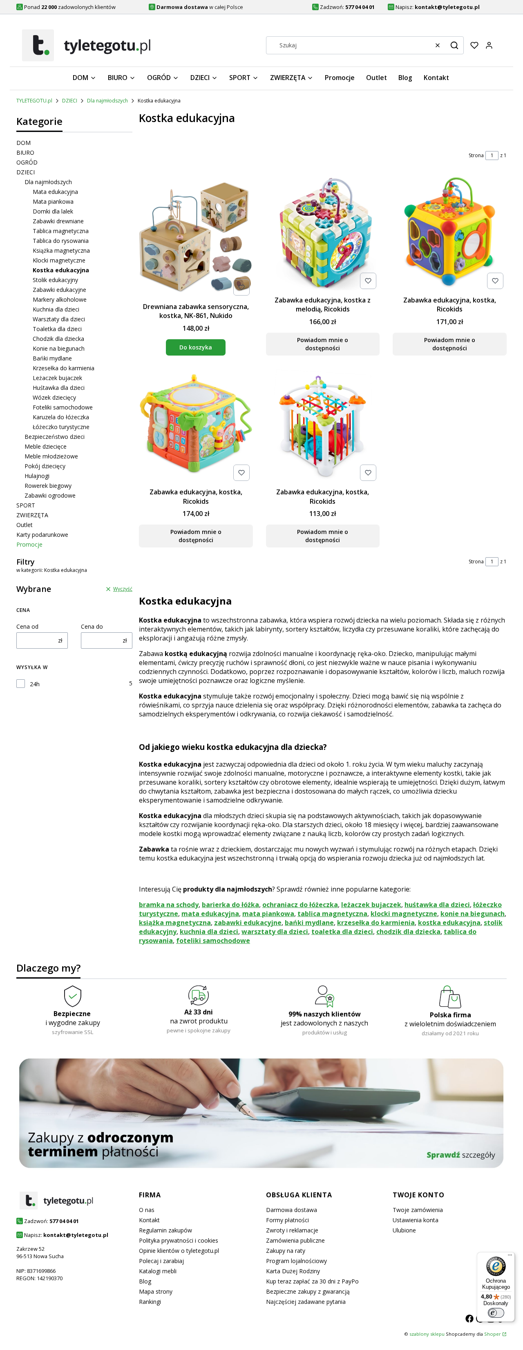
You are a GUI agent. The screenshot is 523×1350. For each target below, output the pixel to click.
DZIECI (69, 100)
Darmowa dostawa (291, 1210)
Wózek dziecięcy (54, 397)
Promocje (29, 544)
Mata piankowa (53, 201)
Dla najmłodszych (107, 100)
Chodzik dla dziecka (58, 339)
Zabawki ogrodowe (50, 495)
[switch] (496, 1313)
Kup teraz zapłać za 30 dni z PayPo (312, 1281)
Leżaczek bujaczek (57, 378)
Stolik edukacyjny (55, 280)
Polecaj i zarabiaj (161, 1261)
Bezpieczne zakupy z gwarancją (308, 1291)
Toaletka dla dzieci (57, 329)
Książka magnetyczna (61, 250)
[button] (454, 45)
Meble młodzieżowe (51, 456)
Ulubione (404, 1230)
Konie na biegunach (59, 348)
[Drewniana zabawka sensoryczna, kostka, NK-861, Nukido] (196, 238)
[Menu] (510, 1257)
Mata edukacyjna (55, 192)
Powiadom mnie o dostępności (322, 344)
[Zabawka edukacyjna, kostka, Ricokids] (450, 234)
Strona (476, 155)
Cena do (92, 626)
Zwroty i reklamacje (292, 1230)
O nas (146, 1210)
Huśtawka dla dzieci (59, 387)
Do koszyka (195, 347)
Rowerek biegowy (48, 485)
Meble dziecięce (46, 446)
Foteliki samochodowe (63, 407)
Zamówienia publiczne (295, 1240)
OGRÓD (27, 162)
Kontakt (149, 1220)
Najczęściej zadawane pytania (306, 1302)
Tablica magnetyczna (61, 231)
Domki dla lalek (53, 211)
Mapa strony (155, 1291)
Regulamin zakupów (165, 1230)
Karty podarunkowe (42, 534)
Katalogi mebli (158, 1271)
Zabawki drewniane (58, 221)
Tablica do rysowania (61, 241)
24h (35, 684)
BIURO (25, 152)
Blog (145, 1281)
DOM (23, 143)
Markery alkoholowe (60, 299)
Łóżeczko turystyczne (61, 427)
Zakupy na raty (285, 1250)
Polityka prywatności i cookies (178, 1240)
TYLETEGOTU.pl (34, 100)
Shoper (492, 1334)
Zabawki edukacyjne (59, 290)
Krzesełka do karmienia (63, 368)
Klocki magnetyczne (59, 260)
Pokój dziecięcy (45, 466)
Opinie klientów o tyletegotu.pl (179, 1250)
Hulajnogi (37, 476)
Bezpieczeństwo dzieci (55, 436)
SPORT (25, 505)
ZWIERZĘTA (32, 515)
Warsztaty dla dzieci (59, 319)
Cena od (27, 626)
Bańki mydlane (52, 358)
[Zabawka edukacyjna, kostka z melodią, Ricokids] (323, 234)
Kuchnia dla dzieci (56, 309)
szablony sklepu (427, 1334)
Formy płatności (287, 1220)
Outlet (24, 525)
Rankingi (150, 1302)
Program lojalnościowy (296, 1261)
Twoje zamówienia (418, 1210)
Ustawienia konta (415, 1220)
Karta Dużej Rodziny (293, 1271)
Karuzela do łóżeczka (61, 417)
